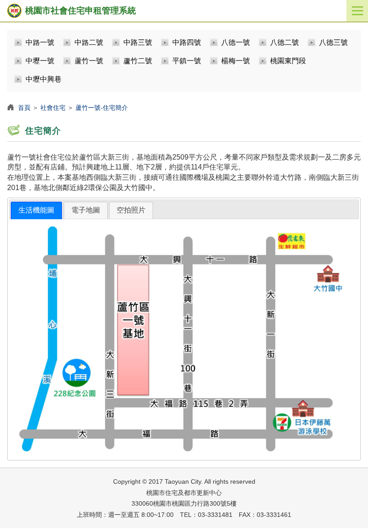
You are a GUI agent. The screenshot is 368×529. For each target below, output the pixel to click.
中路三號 (137, 42)
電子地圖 (85, 210)
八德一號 (235, 42)
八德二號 (284, 42)
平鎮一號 (186, 61)
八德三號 (333, 42)
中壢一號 (40, 61)
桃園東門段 (288, 61)
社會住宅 (53, 107)
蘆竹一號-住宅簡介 (101, 107)
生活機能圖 (36, 210)
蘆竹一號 (88, 61)
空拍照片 (131, 210)
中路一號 (40, 42)
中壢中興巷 (43, 79)
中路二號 (88, 42)
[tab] (36, 210)
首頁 (24, 107)
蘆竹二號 (137, 61)
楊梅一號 (235, 61)
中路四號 (186, 42)
